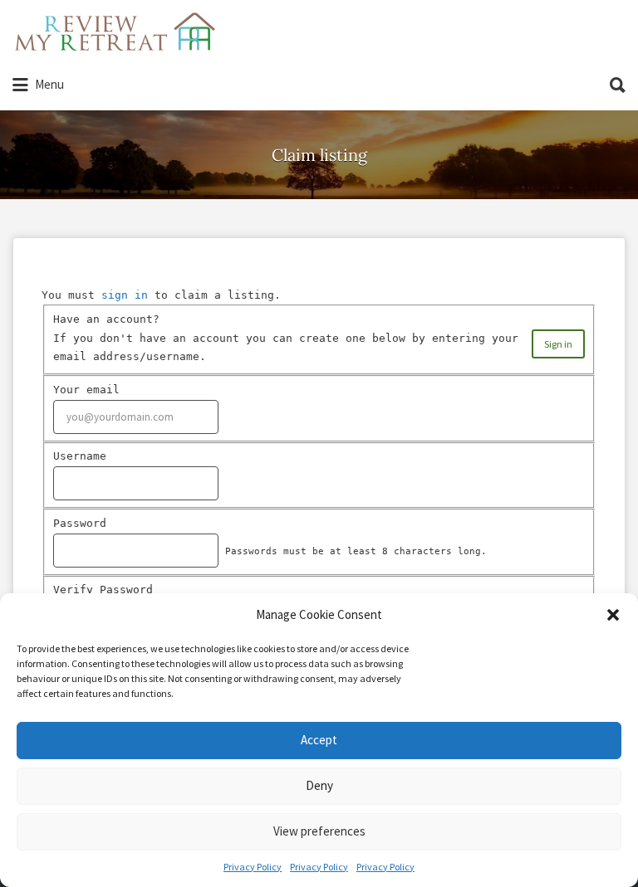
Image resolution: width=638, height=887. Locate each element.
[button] (613, 615)
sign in (124, 295)
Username (79, 456)
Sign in (558, 344)
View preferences (319, 831)
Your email (86, 389)
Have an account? (106, 319)
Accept (319, 740)
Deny (319, 785)
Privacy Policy (252, 866)
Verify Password (103, 589)
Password (79, 523)
